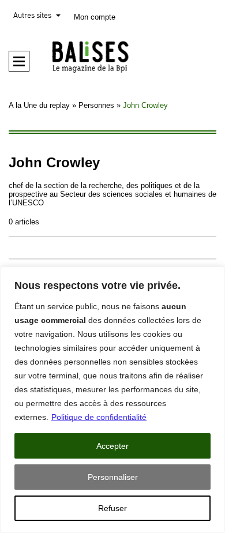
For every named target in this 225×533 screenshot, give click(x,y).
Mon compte (94, 17)
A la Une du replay (39, 105)
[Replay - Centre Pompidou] (112, 56)
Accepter (112, 446)
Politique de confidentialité (99, 417)
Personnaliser (113, 477)
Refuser (112, 508)
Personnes (96, 105)
